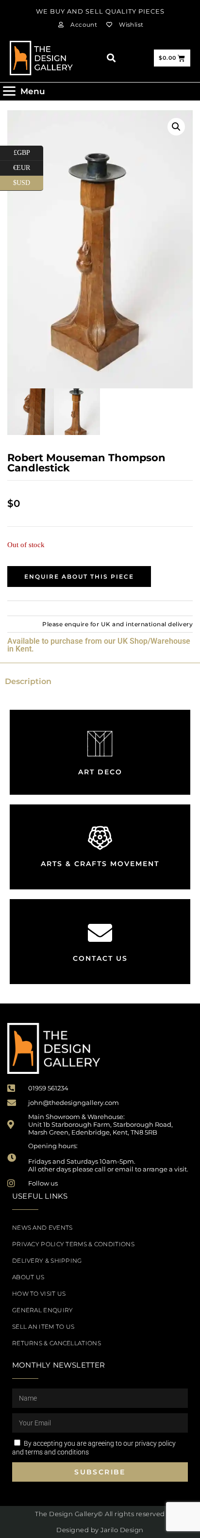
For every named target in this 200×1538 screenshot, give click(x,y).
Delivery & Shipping (47, 1260)
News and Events (42, 1227)
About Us (28, 1277)
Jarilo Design (122, 1530)
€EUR (28, 166)
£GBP (28, 151)
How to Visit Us (39, 1293)
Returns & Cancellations (56, 1343)
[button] (111, 58)
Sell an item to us (43, 1326)
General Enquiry (42, 1310)
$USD (28, 181)
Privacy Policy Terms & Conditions (73, 1244)
